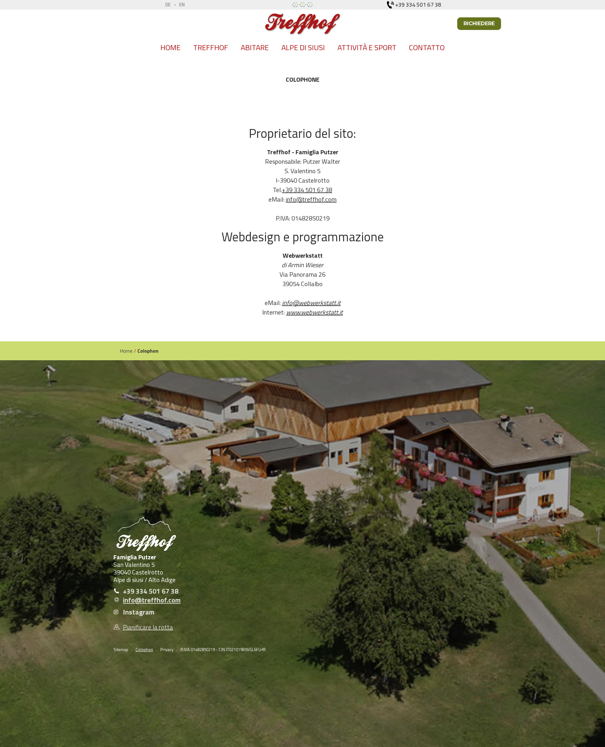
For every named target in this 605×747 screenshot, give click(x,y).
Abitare (255, 47)
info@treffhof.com (311, 199)
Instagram (138, 612)
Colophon (144, 649)
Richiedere (479, 23)
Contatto (427, 47)
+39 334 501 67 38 (307, 190)
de (168, 4)
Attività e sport (366, 47)
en (182, 4)
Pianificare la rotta (148, 627)
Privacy (166, 649)
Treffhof (210, 47)
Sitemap (120, 649)
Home (170, 47)
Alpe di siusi (303, 47)
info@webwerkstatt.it (311, 303)
